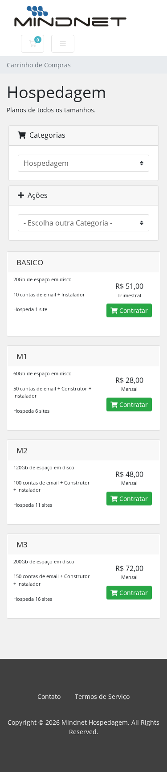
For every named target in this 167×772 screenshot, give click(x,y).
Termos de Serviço (102, 696)
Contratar (133, 310)
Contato (49, 696)
